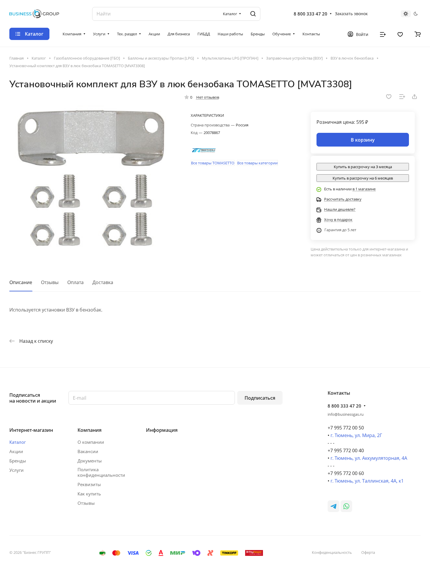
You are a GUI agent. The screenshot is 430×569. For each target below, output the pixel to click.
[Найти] (253, 14)
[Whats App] (346, 506)
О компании (91, 442)
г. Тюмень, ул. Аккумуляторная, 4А (369, 458)
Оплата (75, 282)
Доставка (102, 282)
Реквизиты (89, 484)
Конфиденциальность (332, 552)
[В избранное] (389, 97)
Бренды (17, 461)
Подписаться (260, 398)
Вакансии (88, 451)
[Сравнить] (402, 97)
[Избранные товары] (400, 34)
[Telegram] (333, 506)
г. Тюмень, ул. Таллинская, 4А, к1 (367, 481)
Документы (90, 461)
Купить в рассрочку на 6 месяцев (363, 178)
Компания (90, 430)
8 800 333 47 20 (310, 13)
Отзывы (50, 282)
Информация (162, 430)
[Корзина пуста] (417, 34)
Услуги (16, 470)
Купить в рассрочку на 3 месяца (363, 166)
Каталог (17, 442)
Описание (20, 282)
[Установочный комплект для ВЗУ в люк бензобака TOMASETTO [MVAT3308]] (91, 176)
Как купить (89, 494)
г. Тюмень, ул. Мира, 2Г (356, 435)
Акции (16, 451)
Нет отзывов (207, 97)
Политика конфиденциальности (101, 472)
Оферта (368, 552)
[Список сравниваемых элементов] (383, 34)
